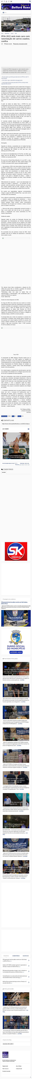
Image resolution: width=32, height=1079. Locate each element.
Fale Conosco (5, 1068)
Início (2, 33)
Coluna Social (19, 1068)
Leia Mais (22, 680)
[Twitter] (2, 1)
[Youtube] (6, 1)
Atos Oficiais (18, 1066)
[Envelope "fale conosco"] (11, 1)
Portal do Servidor (6, 1071)
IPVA (16, 33)
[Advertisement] (16, 56)
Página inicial (24, 463)
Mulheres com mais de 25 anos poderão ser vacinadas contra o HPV (15, 443)
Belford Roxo (7, 33)
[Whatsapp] (8, 1)
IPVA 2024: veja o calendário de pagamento (12, 80)
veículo (12, 33)
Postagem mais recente (9, 463)
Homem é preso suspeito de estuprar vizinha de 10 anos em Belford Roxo (14, 456)
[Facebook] (4, 1)
